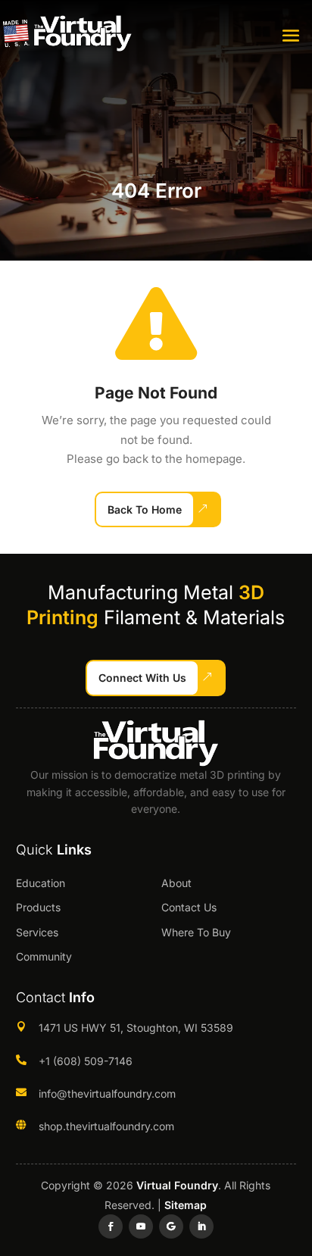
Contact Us (189, 907)
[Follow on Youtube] (141, 1226)
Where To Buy (196, 932)
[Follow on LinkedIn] (201, 1226)
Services (37, 932)
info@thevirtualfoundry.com (107, 1093)
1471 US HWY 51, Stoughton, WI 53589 (136, 1027)
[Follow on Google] (171, 1226)
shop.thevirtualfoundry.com (106, 1126)
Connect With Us (142, 677)
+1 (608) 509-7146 (86, 1060)
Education (40, 882)
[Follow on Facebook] (110, 1226)
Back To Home (145, 509)
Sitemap (185, 1204)
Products (38, 907)
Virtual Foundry (177, 1185)
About (176, 882)
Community (44, 956)
